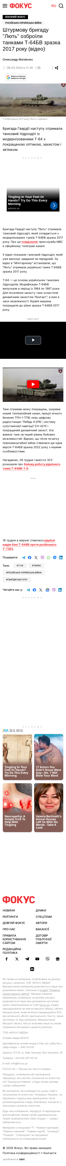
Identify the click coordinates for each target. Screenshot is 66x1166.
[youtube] (37, 959)
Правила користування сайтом (14, 939)
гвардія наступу (17, 579)
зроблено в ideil (14, 1159)
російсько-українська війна (25, 572)
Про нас (9, 929)
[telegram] (27, 959)
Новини (9, 910)
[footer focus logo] (19, 899)
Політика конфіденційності (21, 1153)
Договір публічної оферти (43, 939)
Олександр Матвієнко (18, 59)
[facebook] (6, 959)
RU (53, 6)
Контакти (49, 1153)
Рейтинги (10, 916)
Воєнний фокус (15, 17)
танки (37, 565)
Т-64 (20, 565)
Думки (41, 910)
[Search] (61, 6)
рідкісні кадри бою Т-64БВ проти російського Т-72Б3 (29, 544)
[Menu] (5, 6)
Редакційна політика (12, 950)
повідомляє (29, 242)
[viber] (47, 959)
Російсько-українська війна (23, 23)
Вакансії (42, 929)
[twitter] (17, 959)
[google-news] (58, 959)
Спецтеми (44, 916)
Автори (41, 923)
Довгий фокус (14, 923)
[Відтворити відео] (33, 385)
